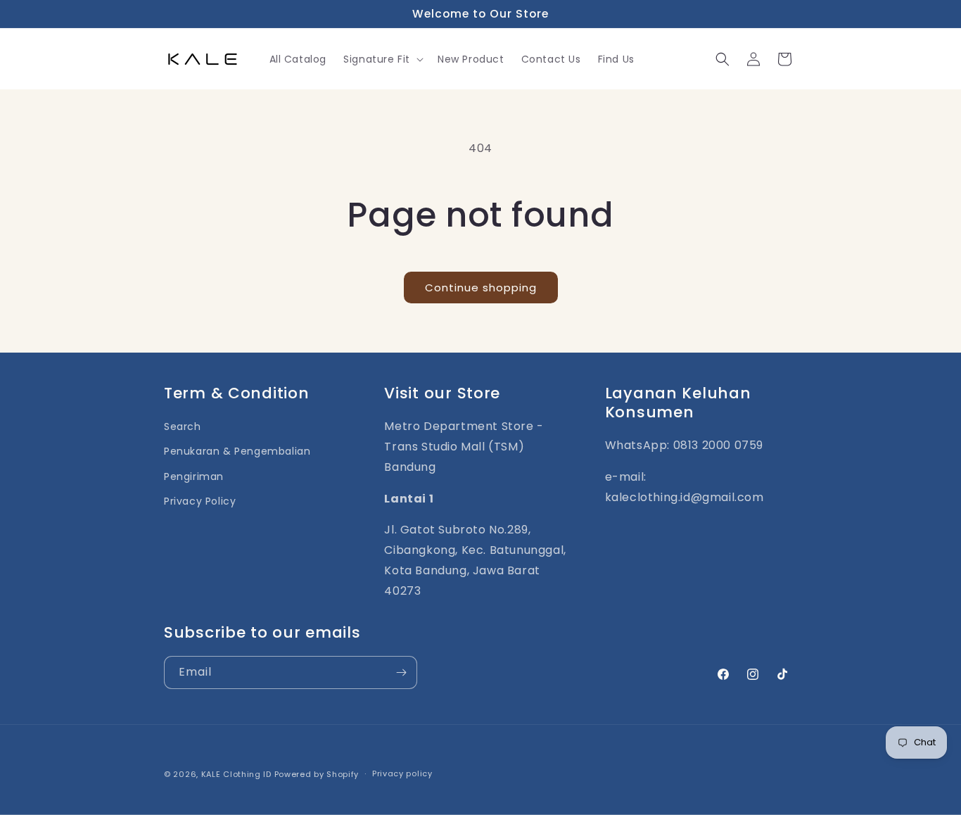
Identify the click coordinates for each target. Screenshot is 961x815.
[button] (382, 59)
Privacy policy (402, 773)
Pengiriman (194, 476)
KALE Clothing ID (236, 774)
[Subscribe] (401, 672)
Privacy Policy (200, 501)
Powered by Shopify (316, 774)
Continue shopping (481, 287)
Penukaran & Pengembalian (237, 451)
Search (182, 426)
